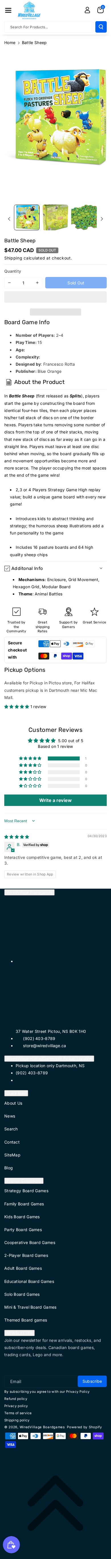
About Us (13, 1103)
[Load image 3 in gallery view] (84, 217)
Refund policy (15, 1399)
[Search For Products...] (101, 27)
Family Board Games (24, 1203)
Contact (12, 1142)
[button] (55, 297)
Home (9, 42)
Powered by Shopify (84, 1427)
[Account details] (87, 10)
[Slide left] (9, 219)
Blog (8, 1167)
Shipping (13, 257)
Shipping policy (17, 1420)
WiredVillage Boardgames (29, 892)
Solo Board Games (22, 1294)
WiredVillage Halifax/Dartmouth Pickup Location (49, 1058)
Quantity (12, 271)
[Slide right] (102, 219)
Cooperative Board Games (29, 1242)
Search (11, 1128)
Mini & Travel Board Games (30, 1307)
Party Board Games (23, 1229)
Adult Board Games (23, 1268)
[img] (16, 836)
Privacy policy (16, 1406)
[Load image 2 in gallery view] (55, 217)
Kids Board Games (22, 1216)
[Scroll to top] (55, 1503)
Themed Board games (25, 1320)
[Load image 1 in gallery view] (27, 217)
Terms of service (18, 1413)
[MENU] (8, 10)
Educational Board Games (29, 1281)
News (9, 1116)
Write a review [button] (55, 800)
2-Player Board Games (26, 1255)
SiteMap (12, 1154)
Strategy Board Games (26, 1190)
